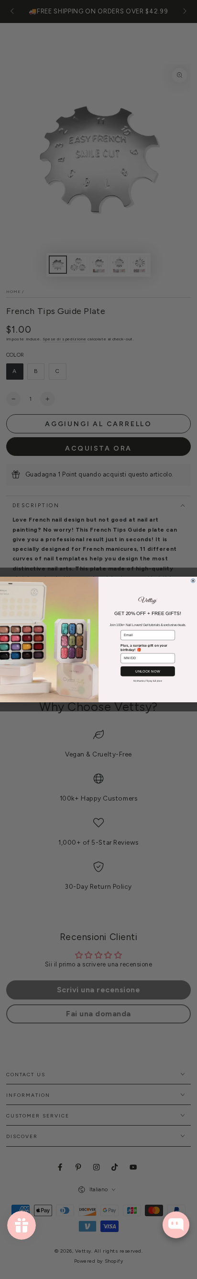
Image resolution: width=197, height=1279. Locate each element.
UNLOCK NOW (147, 671)
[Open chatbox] (176, 1224)
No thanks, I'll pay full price (147, 680)
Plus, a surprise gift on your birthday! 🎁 (143, 647)
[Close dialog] (193, 580)
